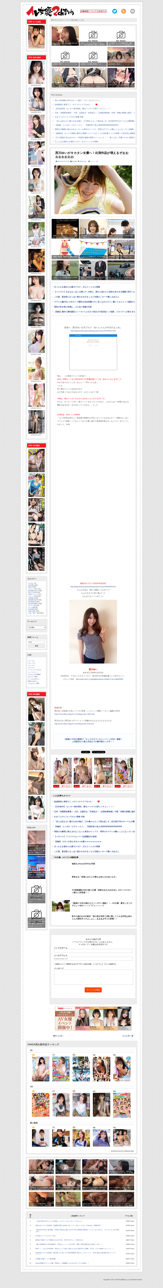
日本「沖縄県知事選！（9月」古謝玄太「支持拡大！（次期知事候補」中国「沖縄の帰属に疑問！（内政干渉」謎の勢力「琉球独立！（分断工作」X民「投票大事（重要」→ (95, 113)
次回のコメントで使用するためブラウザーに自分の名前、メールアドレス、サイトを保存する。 (86, 964)
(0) (97, 161)
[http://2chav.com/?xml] (123, 13)
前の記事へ (59, 1036)
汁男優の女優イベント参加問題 (45, 1259)
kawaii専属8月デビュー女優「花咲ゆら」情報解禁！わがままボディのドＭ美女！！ (62, 1263)
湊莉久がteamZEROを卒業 (83, 864)
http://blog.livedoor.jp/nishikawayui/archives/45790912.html (93, 331)
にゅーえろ (31, 665)
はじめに (31, 583)
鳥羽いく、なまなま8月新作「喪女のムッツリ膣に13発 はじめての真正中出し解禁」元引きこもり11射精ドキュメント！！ (74, 1248)
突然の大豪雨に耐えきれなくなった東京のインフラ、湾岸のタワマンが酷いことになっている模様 (94, 129)
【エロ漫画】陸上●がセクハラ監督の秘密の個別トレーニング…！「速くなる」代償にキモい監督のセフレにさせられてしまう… (95, 137)
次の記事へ (127, 1036)
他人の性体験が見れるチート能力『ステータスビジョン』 (78, 100)
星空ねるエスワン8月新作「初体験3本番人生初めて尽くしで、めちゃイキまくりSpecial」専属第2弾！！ (69, 1225)
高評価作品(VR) (33, 600)
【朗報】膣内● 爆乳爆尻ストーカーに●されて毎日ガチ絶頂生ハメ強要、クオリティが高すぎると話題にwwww (94, 312)
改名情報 (31, 609)
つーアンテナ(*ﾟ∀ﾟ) (34, 670)
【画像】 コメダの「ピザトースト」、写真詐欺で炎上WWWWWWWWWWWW (86, 125)
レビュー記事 (32, 596)
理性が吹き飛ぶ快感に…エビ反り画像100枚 (73, 307)
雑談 (29, 587)
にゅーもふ (31, 661)
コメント (93, 161)
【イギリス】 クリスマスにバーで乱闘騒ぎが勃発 (75, 837)
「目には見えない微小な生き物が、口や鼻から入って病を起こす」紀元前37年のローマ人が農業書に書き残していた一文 (95, 121)
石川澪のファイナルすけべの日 (45, 1236)
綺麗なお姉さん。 (33, 681)
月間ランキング (33, 594)
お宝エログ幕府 (33, 676)
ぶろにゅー (31, 667)
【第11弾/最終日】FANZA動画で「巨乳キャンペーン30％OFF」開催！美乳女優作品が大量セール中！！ (68, 1244)
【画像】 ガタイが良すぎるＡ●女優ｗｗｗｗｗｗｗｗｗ (78, 842)
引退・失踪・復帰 (34, 613)
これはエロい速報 (33, 683)
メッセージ (59, 968)
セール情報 (31, 607)
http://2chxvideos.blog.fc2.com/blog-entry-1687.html (75, 714)
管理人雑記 (31, 611)
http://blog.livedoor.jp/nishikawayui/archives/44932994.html (93, 587)
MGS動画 (31, 602)
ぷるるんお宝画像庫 (34, 674)
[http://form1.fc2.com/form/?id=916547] (132, 13)
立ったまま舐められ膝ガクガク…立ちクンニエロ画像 (76, 141)
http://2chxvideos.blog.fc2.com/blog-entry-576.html (74, 724)
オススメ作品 (32, 605)
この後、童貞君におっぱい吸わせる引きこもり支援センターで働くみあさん (86, 297)
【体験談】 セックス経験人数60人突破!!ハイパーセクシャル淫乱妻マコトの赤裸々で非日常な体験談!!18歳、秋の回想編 (95, 133)
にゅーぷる (31, 663)
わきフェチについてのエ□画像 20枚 (69, 117)
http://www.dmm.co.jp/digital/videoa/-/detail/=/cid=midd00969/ (99, 679)
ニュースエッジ (33, 672)
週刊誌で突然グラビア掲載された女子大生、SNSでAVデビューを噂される (59, 1240)
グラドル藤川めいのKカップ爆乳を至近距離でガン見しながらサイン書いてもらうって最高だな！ (94, 302)
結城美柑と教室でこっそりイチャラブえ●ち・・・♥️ (76, 104)
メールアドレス (60, 955)
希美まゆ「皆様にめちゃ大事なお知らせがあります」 (95, 877)
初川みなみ (83, 161)
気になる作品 (32, 592)
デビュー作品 (32, 589)
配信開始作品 (32, 591)
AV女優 (74, 161)
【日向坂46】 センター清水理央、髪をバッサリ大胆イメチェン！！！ (83, 109)
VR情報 (30, 598)
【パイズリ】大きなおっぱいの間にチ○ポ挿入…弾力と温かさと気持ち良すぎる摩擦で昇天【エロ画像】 (94, 292)
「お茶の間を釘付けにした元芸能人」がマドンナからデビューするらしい (59, 1221)
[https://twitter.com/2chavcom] (114, 13)
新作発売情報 (32, 604)
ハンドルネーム (60, 948)
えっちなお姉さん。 (34, 679)
